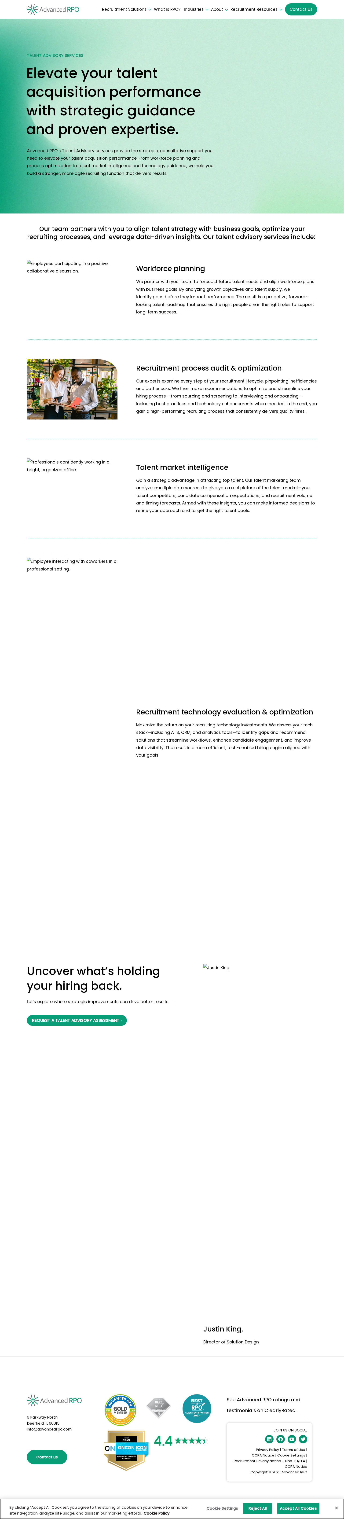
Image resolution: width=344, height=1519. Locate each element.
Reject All (258, 1508)
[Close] (336, 1508)
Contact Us (301, 9)
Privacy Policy (267, 1449)
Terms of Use (293, 1449)
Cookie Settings (291, 1455)
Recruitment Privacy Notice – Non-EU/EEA (269, 1460)
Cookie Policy (156, 1513)
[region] (172, 1509)
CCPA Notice (263, 1455)
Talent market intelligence (182, 467)
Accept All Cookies (298, 1508)
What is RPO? (167, 9)
